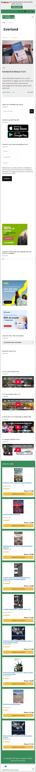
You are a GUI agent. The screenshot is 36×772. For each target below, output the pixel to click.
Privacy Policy (21, 761)
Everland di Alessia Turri (14, 71)
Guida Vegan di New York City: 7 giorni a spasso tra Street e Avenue (18, 673)
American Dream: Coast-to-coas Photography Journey (17, 736)
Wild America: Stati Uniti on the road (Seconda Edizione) (17, 547)
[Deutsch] (5, 3)
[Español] (8, 3)
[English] (2, 3)
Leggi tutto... (6, 92)
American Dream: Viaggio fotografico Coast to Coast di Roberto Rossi (18, 641)
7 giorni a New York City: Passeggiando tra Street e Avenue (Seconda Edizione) (16, 578)
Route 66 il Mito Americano (11, 514)
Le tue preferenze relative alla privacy (19, 766)
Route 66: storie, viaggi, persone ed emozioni (17, 483)
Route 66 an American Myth (11, 704)
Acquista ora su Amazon (18, 494)
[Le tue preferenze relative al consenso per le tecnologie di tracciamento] (33, 769)
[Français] (3, 3)
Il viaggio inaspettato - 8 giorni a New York (16, 609)
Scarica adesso (16, 7)
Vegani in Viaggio (20, 758)
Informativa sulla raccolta (10, 770)
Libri (3, 68)
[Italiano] (6, 3)
